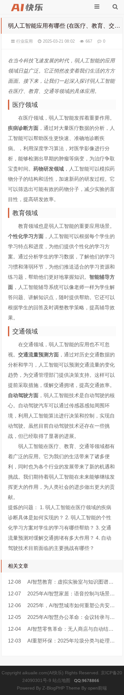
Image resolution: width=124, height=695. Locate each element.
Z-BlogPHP (53, 688)
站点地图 (61, 680)
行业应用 (24, 41)
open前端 (97, 688)
